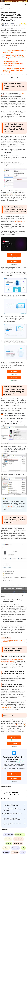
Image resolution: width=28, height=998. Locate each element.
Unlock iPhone (17, 25)
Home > (3, 9)
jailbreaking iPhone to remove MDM (15, 194)
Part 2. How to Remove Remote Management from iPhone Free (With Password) (14, 57)
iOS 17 (23, 848)
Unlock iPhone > (9, 9)
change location (18, 839)
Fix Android (6, 848)
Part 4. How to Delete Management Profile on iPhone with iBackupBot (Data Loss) (14, 70)
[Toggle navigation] (25, 4)
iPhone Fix (6, 852)
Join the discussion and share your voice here (13, 793)
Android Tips (15, 848)
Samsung (8, 843)
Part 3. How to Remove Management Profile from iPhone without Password (13, 63)
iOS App (22, 852)
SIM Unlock (14, 852)
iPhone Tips (8, 839)
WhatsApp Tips (19, 834)
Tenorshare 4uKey (20, 221)
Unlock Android (8, 834)
